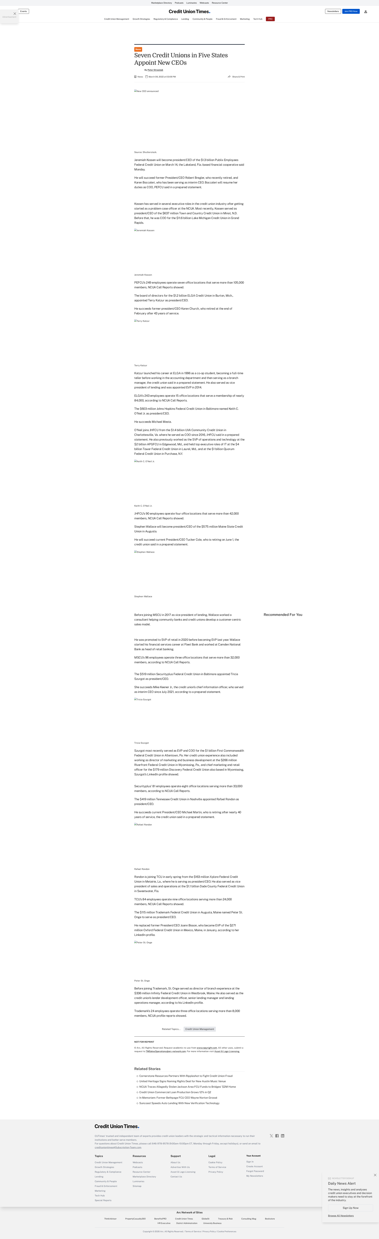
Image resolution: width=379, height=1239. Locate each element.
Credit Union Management (108, 1162)
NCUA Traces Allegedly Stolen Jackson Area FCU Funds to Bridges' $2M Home (187, 1086)
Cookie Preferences (226, 1231)
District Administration (186, 1223)
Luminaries (191, 3)
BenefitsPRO (160, 1219)
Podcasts (179, 3)
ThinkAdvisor (110, 1219)
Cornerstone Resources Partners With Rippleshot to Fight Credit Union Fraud (186, 1075)
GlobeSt (205, 1219)
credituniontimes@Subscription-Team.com (118, 1147)
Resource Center (220, 3)
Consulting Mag (248, 1219)
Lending (99, 1176)
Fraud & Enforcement (106, 1186)
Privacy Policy (215, 1172)
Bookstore (270, 1219)
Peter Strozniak (155, 70)
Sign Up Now (351, 1207)
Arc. (162, 1231)
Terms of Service (217, 1167)
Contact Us (176, 1176)
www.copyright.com (207, 1047)
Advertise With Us (180, 1167)
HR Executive (164, 1223)
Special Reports (103, 1200)
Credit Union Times (184, 1219)
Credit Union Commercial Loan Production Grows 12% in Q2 (175, 1092)
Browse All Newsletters (341, 1215)
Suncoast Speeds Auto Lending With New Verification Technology (179, 1103)
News (138, 49)
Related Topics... (171, 1029)
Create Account (254, 1166)
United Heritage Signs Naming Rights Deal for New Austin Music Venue (182, 1081)
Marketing (100, 1191)
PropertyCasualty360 (135, 1219)
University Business (212, 1223)
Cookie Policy (215, 1162)
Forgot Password (255, 1171)
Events (23, 11)
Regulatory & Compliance (108, 1172)
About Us (175, 1162)
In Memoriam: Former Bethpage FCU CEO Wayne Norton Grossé (178, 1097)
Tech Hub (100, 1195)
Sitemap (137, 1186)
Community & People (106, 1181)
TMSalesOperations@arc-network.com (166, 1051)
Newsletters (333, 11)
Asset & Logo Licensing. (227, 1051)
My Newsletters (254, 1176)
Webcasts (204, 3)
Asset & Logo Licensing (183, 1172)
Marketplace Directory (161, 3)
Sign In (250, 1161)
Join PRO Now (351, 11)
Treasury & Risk (225, 1219)
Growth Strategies (104, 1167)
